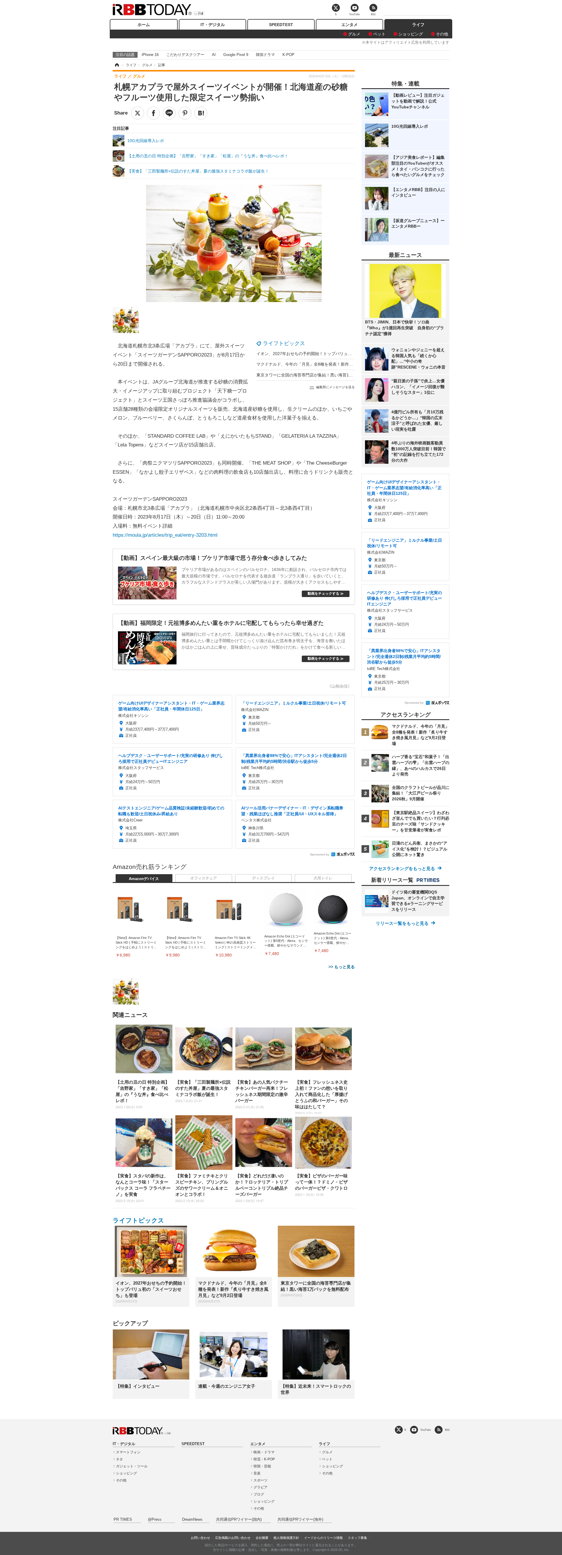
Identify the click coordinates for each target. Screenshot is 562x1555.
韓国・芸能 (262, 1466)
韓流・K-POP (264, 1459)
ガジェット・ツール (132, 1466)
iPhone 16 (150, 54)
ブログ (258, 1494)
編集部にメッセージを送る (335, 387)
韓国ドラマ (265, 54)
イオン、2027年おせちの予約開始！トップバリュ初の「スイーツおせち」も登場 (330, 353)
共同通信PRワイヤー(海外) (300, 1520)
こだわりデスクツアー (185, 54)
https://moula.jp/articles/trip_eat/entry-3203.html (165, 535)
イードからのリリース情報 (323, 1537)
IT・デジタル (213, 24)
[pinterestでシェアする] (185, 113)
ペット (379, 34)
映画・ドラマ (264, 1452)
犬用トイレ (323, 878)
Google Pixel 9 (235, 54)
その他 (442, 34)
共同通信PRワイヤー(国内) (239, 1520)
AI (214, 54)
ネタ (119, 1459)
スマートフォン (128, 1452)
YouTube (425, 1429)
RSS (447, 1429)
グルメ (354, 34)
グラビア (260, 1487)
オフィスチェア (203, 878)
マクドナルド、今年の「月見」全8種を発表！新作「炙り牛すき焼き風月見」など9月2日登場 (341, 364)
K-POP (288, 54)
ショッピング (410, 34)
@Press (155, 1520)
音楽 (257, 1473)
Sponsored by (319, 854)
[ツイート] (137, 113)
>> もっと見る (341, 966)
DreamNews (192, 1520)
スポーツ (260, 1480)
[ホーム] (116, 65)
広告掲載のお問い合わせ (233, 1537)
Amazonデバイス (144, 879)
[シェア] (153, 113)
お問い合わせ (200, 1537)
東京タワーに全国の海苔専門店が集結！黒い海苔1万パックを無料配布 (321, 375)
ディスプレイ (263, 878)
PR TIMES (123, 1520)
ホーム (144, 24)
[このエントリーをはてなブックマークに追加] (200, 113)
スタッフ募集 (357, 1537)
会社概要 (262, 1537)
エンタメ (349, 24)
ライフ (418, 24)
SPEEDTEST (281, 24)
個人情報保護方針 (286, 1537)
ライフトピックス (284, 343)
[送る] (169, 113)
